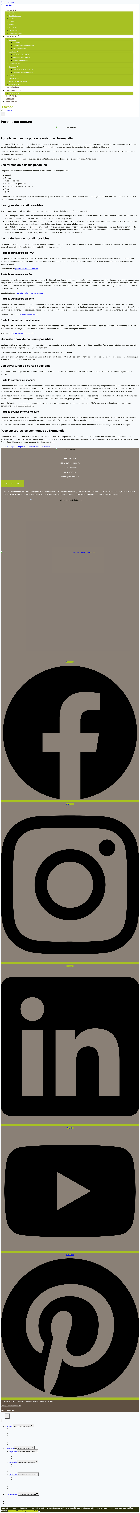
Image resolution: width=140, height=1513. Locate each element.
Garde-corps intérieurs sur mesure (23, 72)
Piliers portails (17, 42)
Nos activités (9, 1448)
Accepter (11, 1511)
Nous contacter (12, 102)
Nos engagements (14, 93)
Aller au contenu (7, 2)
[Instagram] (5, 107)
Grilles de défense (14, 78)
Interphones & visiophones (20, 60)
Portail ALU (12, 21)
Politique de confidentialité (11, 1406)
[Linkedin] (8, 107)
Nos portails (9, 1426)
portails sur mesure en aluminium (21, 333)
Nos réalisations (12, 87)
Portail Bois (12, 18)
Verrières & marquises (15, 84)
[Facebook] (2, 107)
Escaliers (11, 75)
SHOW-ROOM (11, 96)
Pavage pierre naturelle (19, 48)
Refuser (18, 1511)
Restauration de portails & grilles (18, 81)
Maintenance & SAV (14, 63)
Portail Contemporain (15, 16)
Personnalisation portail (15, 33)
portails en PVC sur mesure (26, 269)
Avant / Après (13, 27)
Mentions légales (7, 1410)
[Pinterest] (13, 107)
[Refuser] (39, 1511)
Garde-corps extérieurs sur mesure (23, 69)
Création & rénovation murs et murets (23, 45)
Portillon (11, 24)
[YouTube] (10, 107)
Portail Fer (12, 13)
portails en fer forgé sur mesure (30, 293)
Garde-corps (13, 1475)
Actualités (10, 99)
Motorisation (13, 1462)
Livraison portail (13, 30)
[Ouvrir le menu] (3, 114)
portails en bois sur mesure (26, 314)
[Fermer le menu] (1, 1420)
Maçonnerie (13, 1451)
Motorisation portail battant (21, 54)
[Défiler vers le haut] (3, 1416)
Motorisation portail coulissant (21, 57)
